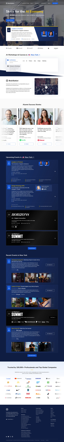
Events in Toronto (23, 412)
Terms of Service (42, 440)
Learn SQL (37, 422)
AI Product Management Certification (26, 433)
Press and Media (53, 415)
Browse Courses (10, 20)
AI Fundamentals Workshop (25, 416)
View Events (19, 20)
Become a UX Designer (39, 409)
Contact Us (52, 414)
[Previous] (7, 127)
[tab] (13, 61)
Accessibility (47, 440)
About (49, 3)
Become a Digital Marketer (39, 412)
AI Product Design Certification (25, 435)
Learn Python (38, 418)
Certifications (43, 3)
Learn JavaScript (38, 419)
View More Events (32, 355)
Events (31, 3)
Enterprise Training (25, 3)
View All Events (32, 248)
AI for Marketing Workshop (25, 418)
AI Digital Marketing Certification (25, 436)
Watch (9, 144)
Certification (52, 424)
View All (37, 414)
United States (51, 0)
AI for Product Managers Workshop (26, 417)
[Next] (57, 127)
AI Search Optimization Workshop (26, 424)
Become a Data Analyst (39, 413)
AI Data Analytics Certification (25, 434)
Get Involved (52, 412)
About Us (52, 409)
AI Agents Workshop (24, 425)
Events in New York (23, 409)
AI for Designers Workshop (25, 419)
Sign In (57, 0)
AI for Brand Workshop (24, 422)
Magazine (52, 413)
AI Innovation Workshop (24, 428)
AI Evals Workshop (24, 423)
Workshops (37, 3)
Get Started (55, 3)
